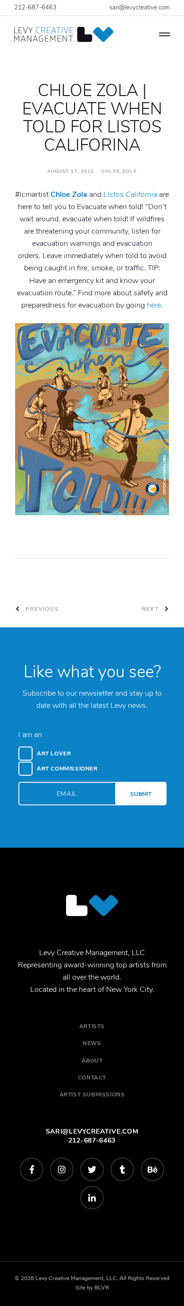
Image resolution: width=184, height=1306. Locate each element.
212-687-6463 (35, 7)
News (92, 1043)
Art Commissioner (67, 768)
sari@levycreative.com (139, 7)
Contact (92, 1077)
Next (151, 609)
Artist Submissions (92, 1094)
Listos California (130, 194)
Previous (41, 609)
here (154, 305)
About (92, 1060)
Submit (140, 794)
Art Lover (54, 753)
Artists (92, 1026)
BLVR (101, 1287)
